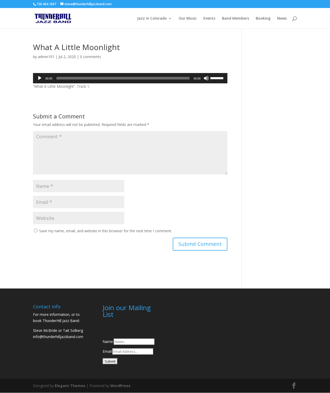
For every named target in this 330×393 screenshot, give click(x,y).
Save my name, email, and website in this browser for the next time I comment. (105, 230)
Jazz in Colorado (152, 19)
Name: (108, 341)
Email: (107, 351)
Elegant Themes (70, 385)
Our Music (188, 19)
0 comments (90, 56)
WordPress (120, 385)
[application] (130, 78)
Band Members (235, 19)
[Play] (39, 78)
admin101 (46, 56)
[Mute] (206, 78)
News (282, 19)
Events (209, 19)
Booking (263, 19)
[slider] (217, 77)
